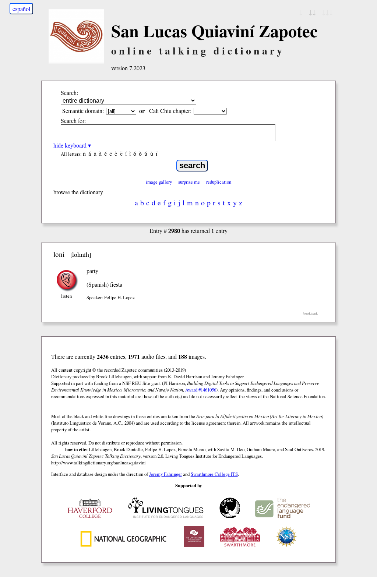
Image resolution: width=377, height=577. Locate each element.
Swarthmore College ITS (214, 474)
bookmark (310, 313)
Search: (69, 92)
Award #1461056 (200, 389)
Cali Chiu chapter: (170, 110)
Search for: (73, 120)
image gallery (159, 181)
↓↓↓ (327, 12)
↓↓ (312, 12)
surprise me (189, 181)
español (21, 9)
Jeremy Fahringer (165, 474)
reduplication (218, 181)
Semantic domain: (83, 110)
